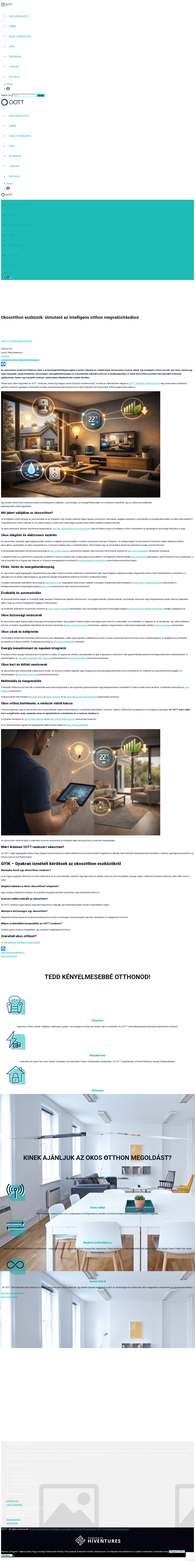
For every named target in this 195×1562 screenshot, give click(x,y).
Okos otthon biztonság (22, 1476)
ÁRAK (11, 46)
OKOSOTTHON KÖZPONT (20, 36)
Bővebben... (6, 1555)
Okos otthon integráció (22, 1479)
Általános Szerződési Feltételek (67, 1529)
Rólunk (33, 1529)
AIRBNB (12, 26)
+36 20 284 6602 (14, 1505)
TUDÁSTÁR (14, 66)
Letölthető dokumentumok (116, 1529)
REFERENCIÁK (15, 56)
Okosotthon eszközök (29, 360)
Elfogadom (174, 1552)
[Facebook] (97, 364)
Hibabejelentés (13, 1519)
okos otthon (12, 360)
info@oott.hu (12, 1501)
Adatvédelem (44, 1529)
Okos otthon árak (9, 956)
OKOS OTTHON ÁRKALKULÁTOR (16, 341)
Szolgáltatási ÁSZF (93, 1529)
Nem (182, 1552)
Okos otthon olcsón (21, 1487)
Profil (8, 89)
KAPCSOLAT (14, 76)
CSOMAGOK (12, 1523)
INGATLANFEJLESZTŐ (19, 16)
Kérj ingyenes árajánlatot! (13, 952)
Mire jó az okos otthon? (23, 1472)
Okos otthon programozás (24, 1483)
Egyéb (4, 360)
